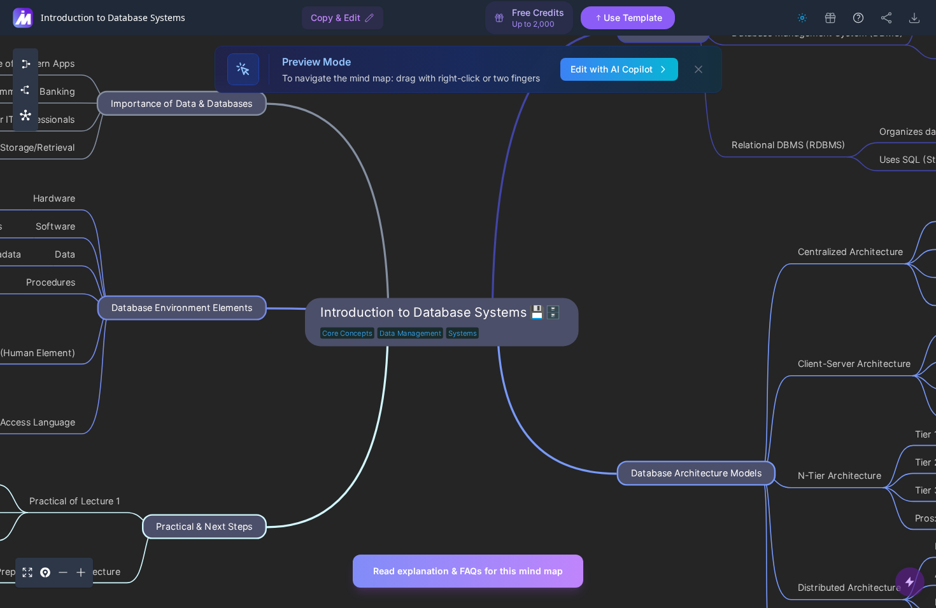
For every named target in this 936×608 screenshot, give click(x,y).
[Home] (23, 18)
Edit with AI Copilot (612, 69)
